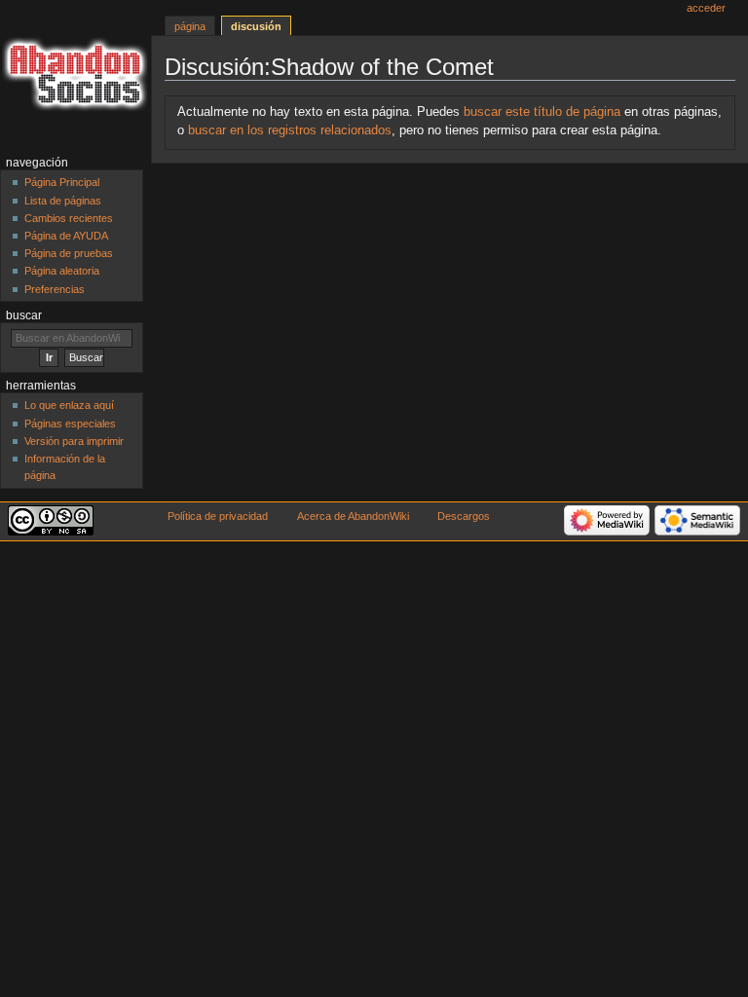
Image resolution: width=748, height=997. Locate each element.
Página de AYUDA (66, 235)
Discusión (256, 26)
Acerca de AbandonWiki (353, 516)
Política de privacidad (218, 516)
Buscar (24, 315)
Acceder (706, 8)
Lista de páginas (62, 200)
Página (190, 26)
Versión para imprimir (74, 441)
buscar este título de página (542, 112)
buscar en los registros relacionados (290, 130)
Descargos (463, 516)
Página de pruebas (68, 253)
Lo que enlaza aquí (69, 405)
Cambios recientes (68, 218)
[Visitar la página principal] (75, 75)
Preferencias (54, 289)
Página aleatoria (61, 271)
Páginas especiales (70, 423)
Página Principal (61, 182)
